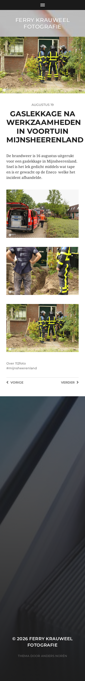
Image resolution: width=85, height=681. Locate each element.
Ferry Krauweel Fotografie (42, 23)
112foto (20, 363)
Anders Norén (54, 656)
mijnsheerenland (23, 368)
